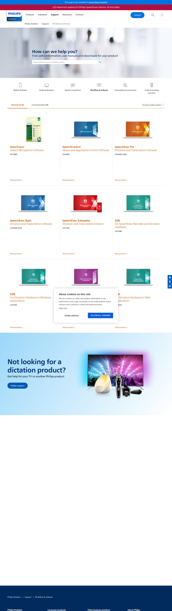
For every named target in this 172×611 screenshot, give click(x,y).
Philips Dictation (31, 23)
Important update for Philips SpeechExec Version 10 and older (88, 7)
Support (55, 14)
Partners (79, 14)
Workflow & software (61, 23)
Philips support (17, 385)
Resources (67, 14)
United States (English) (98, 2)
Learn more (63, 308)
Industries (42, 14)
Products (30, 14)
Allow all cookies (100, 315)
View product (15, 180)
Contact (137, 15)
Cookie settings (72, 315)
